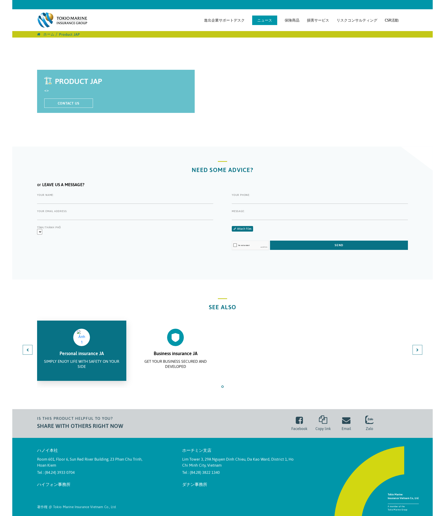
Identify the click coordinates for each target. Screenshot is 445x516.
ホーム (48, 34)
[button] (222, 386)
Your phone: (241, 195)
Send (339, 245)
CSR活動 (392, 20)
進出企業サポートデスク (224, 20)
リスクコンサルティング (357, 20)
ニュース (264, 20)
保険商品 (292, 20)
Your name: (45, 195)
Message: (238, 211)
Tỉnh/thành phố (49, 227)
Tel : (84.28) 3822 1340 (201, 472)
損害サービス (318, 20)
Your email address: (52, 211)
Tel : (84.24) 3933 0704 (56, 472)
